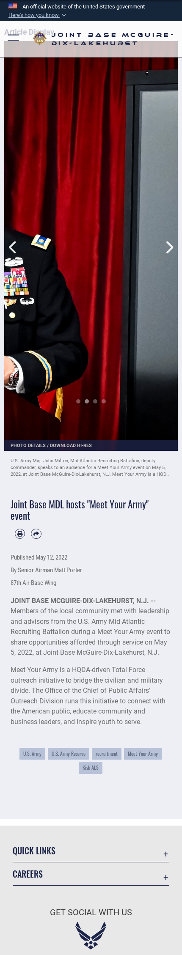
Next (169, 238)
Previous (13, 238)
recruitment (107, 753)
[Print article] (20, 534)
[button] (38, 15)
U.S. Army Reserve (68, 753)
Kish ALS (91, 767)
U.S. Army (32, 753)
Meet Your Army (143, 753)
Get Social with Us (91, 912)
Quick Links (34, 851)
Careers (28, 874)
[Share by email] (36, 534)
